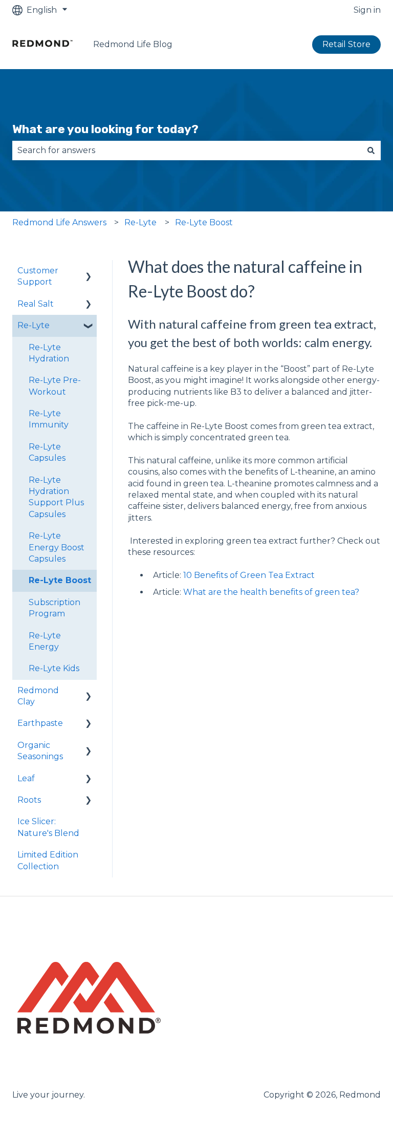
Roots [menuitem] (29, 800)
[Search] (371, 150)
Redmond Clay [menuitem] (38, 695)
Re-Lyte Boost (204, 222)
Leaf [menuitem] (26, 778)
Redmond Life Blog (132, 44)
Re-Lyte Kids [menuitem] (54, 668)
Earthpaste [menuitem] (40, 723)
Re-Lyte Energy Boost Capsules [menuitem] (56, 547)
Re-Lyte (140, 222)
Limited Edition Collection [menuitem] (47, 860)
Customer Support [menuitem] (37, 276)
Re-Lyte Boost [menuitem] (60, 580)
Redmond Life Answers (59, 222)
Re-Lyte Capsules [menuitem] (47, 452)
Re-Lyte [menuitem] (33, 325)
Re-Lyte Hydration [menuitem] (49, 352)
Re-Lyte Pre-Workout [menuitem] (55, 385)
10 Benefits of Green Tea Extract (249, 575)
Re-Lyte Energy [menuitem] (45, 641)
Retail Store (346, 44)
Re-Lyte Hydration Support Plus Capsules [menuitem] (56, 497)
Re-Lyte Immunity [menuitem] (49, 419)
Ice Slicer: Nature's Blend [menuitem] (48, 827)
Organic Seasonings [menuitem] (40, 750)
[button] (88, 271)
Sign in (367, 10)
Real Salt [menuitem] (35, 304)
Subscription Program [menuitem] (54, 607)
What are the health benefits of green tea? (271, 592)
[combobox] (186, 150)
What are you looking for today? (105, 129)
